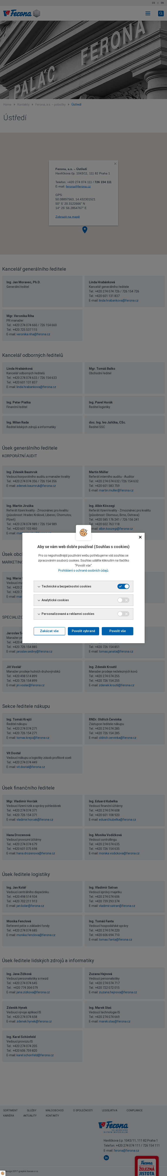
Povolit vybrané (83, 631)
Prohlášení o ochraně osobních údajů (83, 570)
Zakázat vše (49, 631)
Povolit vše (117, 631)
